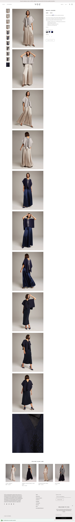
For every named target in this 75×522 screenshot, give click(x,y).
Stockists (37, 504)
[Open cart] (71, 4)
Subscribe (59, 499)
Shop (4, 4)
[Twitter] (6, 504)
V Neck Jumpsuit (9, 483)
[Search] (69, 4)
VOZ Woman (9, 4)
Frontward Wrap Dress (43, 483)
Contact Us (37, 499)
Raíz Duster (57, 483)
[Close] (72, 505)
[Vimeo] (13, 504)
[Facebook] (4, 504)
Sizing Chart (38, 496)
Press (37, 506)
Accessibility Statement (39, 508)
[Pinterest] (11, 504)
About (62, 4)
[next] (72, 474)
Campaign (37, 501)
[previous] (3, 474)
